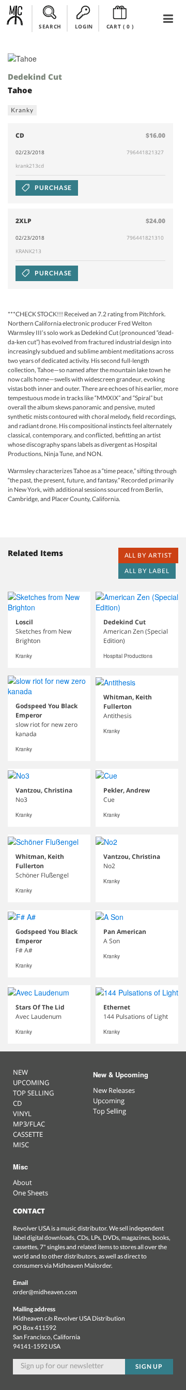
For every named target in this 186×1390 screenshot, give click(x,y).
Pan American (124, 931)
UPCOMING (31, 1082)
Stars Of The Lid (40, 1007)
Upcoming (109, 1100)
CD (17, 1103)
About (22, 1182)
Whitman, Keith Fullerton (127, 702)
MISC (21, 1144)
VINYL (22, 1113)
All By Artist (148, 555)
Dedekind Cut (35, 76)
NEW (20, 1072)
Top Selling (109, 1111)
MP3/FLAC (29, 1124)
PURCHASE (52, 188)
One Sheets (30, 1192)
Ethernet (116, 1007)
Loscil (24, 622)
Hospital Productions (127, 656)
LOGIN (84, 26)
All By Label (147, 571)
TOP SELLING (33, 1093)
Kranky (22, 110)
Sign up (149, 1366)
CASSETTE (28, 1134)
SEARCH (50, 26)
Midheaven (15, 18)
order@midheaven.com (45, 1292)
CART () (120, 26)
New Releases (114, 1090)
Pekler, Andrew (126, 790)
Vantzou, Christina (44, 790)
